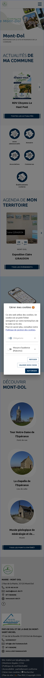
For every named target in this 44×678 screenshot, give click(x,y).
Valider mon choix (28, 365)
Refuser (33, 359)
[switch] (8, 349)
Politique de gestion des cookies (20, 330)
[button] (22, 338)
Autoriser (32, 371)
